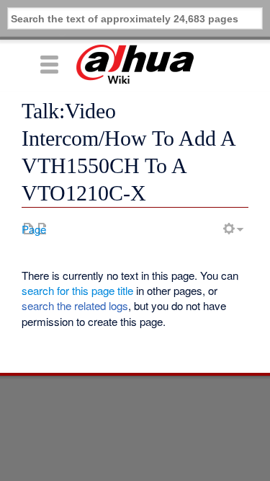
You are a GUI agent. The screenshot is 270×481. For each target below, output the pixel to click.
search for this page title (77, 290)
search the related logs (75, 305)
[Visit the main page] (135, 64)
